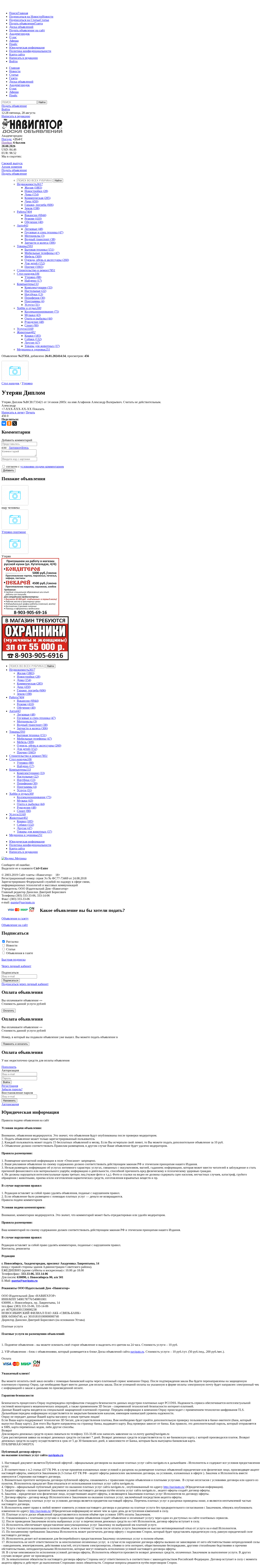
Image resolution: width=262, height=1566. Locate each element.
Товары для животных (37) (42, 346)
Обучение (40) (34, 222)
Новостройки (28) (36, 191)
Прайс (13, 44)
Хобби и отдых (29, 308)
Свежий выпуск (12, 163)
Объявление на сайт (15, 925)
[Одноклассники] (9, 423)
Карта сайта (17, 54)
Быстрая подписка (14, 959)
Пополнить (9, 1067)
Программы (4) (34, 301)
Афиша (14, 40)
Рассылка (12, 941)
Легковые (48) (34, 229)
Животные (26, 332)
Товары (25, 246)
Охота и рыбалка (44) (38, 318)
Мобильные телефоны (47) (42, 253)
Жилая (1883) (33, 187)
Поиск (13, 13)
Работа (24, 211)
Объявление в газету (15, 918)
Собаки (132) (33, 339)
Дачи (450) (31, 201)
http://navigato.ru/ (174, 1487)
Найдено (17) (33, 280)
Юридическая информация (26, 47)
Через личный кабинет (16, 966)
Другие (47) (32, 342)
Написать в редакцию (23, 58)
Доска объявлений (21, 27)
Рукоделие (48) (34, 322)
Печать (30, 412)
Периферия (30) (35, 297)
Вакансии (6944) (35, 215)
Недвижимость (30, 184)
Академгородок (19, 33)
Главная (23, 13)
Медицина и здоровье (33, 349)
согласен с (35, 466)
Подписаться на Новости (25, 16)
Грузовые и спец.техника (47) (44, 232)
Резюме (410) (33, 218)
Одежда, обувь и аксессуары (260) (47, 260)
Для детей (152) (35, 263)
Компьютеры (28, 284)
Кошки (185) (33, 335)
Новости (47, 16)
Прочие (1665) (34, 266)
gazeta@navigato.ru (23, 902)
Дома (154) (32, 194)
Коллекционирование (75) (42, 311)
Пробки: (7, 142)
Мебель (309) (33, 256)
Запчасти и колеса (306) (40, 242)
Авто (22, 225)
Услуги (25, 328)
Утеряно (27, 383)
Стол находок (28, 273)
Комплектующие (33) (38, 287)
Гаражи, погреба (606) (39, 204)
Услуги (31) (32, 304)
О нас (13, 37)
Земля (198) (32, 208)
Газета (39, 23)
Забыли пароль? (12, 1089)
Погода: (7, 139)
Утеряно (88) (33, 277)
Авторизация (10, 1104)
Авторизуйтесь (19, 447)
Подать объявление (22, 23)
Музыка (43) (33, 315)
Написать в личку (13, 412)
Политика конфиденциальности (30, 51)
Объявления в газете (19, 953)
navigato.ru (137, 1351)
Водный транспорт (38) (40, 239)
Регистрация (10, 1085)
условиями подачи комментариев (42, 466)
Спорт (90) (32, 325)
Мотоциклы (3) (34, 235)
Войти (13, 61)
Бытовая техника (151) (39, 249)
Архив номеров (12, 166)
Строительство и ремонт (36, 270)
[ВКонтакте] (4, 423)
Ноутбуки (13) (34, 294)
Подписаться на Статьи (24, 20)
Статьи (44, 20)
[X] (14, 423)
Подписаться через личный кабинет (25, 984)
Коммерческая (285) (37, 198)
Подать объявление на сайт (27, 30)
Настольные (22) (35, 291)
